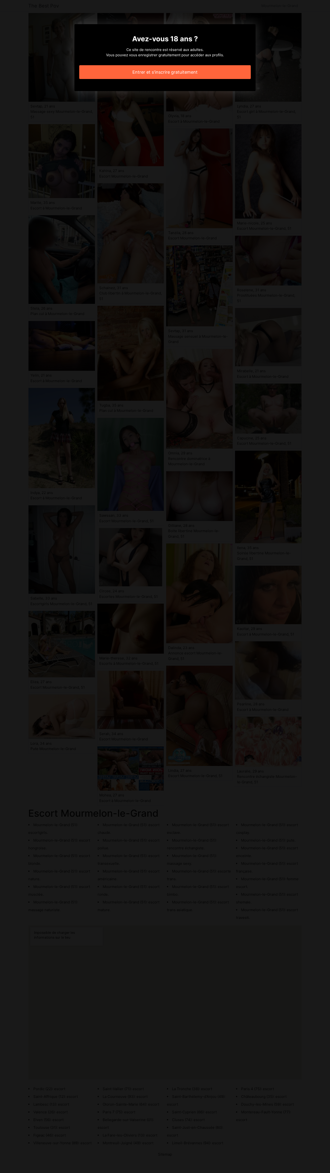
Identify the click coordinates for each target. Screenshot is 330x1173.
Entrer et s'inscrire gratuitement (165, 72)
